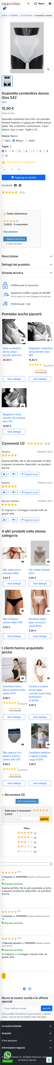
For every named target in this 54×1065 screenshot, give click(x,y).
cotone (27, 122)
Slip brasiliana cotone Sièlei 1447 (13, 620)
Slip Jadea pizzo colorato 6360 (12, 571)
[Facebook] (24, 988)
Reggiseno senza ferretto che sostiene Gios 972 (14, 418)
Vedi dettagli (14, 378)
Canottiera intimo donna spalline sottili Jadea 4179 (14, 690)
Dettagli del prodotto (16, 264)
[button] (28, 3)
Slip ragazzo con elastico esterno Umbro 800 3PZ (12, 756)
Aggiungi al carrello (23, 177)
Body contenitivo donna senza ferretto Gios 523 (12, 352)
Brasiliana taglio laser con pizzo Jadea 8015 (37, 622)
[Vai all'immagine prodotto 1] (7, 81)
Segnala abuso (30, 474)
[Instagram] (29, 988)
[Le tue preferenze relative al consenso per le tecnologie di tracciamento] (49, 1060)
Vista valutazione (10, 231)
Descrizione (10, 256)
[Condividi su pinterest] (20, 185)
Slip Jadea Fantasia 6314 (39, 571)
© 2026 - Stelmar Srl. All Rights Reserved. (22, 1057)
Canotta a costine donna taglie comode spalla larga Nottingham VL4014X (40, 693)
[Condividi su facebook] (15, 185)
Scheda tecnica (12, 273)
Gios (4, 102)
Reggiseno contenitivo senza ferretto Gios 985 (41, 352)
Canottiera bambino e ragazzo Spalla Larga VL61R (39, 756)
